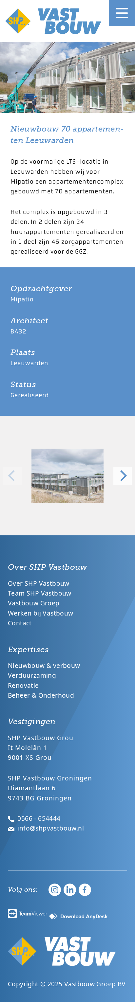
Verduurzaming (32, 675)
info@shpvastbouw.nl (50, 828)
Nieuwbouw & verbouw (44, 665)
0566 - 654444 (38, 818)
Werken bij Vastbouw (40, 613)
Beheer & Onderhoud (41, 695)
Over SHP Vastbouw (38, 583)
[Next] (122, 476)
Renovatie (23, 685)
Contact (20, 622)
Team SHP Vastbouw (39, 593)
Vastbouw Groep (34, 603)
